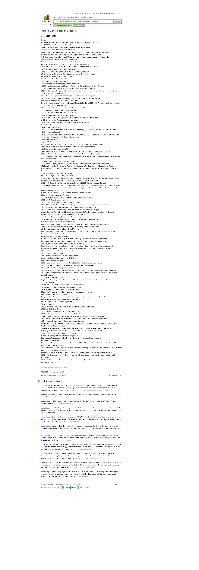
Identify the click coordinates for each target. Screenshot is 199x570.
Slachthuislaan (113, 375)
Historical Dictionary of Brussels (63, 25)
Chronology (45, 385)
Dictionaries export (46, 487)
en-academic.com (46, 24)
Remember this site (83, 13)
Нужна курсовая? (57, 372)
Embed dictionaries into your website (104, 13)
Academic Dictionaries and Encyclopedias (72, 17)
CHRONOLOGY (47, 444)
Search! (117, 21)
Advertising (77, 484)
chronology (45, 394)
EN (119, 13)
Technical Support (68, 484)
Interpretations (78, 25)
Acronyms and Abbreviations (54, 375)
